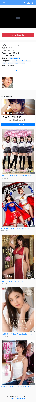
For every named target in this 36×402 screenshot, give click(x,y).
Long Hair (22, 63)
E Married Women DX (14, 58)
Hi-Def (16, 63)
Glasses (4, 63)
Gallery (18, 70)
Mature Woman (16, 61)
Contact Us (21, 399)
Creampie (10, 63)
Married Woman (26, 61)
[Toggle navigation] (3, 2)
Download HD (18, 35)
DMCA (13, 399)
